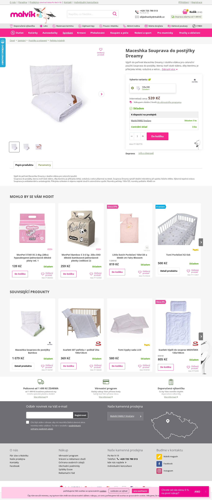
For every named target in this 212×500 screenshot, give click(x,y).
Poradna (22, 2)
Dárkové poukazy (179, 26)
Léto (45, 26)
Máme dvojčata (156, 26)
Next (101, 94)
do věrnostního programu (169, 102)
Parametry (44, 164)
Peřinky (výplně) (57, 40)
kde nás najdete (116, 462)
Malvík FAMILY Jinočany (141, 120)
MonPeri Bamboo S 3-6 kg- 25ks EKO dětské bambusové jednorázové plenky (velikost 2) (81, 257)
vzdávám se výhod (118, 491)
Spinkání (22, 40)
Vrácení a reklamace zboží (72, 459)
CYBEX (199, 26)
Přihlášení (183, 2)
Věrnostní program (68, 455)
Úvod (12, 40)
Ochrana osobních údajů (71, 462)
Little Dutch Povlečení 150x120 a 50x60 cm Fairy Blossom (129, 256)
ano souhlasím (140, 491)
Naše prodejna (17, 459)
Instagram (168, 470)
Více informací (40, 397)
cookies (103, 491)
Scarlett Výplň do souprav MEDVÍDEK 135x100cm (178, 351)
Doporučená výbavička (24, 26)
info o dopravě (146, 153)
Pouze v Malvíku (110, 26)
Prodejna (34, 2)
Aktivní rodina (133, 26)
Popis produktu (24, 164)
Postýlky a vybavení (38, 40)
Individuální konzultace (86, 2)
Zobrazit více (169, 69)
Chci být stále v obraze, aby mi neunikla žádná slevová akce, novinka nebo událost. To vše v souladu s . (58, 425)
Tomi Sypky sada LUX (129, 349)
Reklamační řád (67, 472)
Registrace (196, 2)
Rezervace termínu (65, 26)
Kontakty (14, 462)
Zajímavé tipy (88, 26)
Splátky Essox (65, 469)
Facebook (14, 465)
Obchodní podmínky (69, 465)
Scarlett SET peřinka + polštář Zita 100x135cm (81, 351)
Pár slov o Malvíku (19, 455)
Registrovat (80, 415)
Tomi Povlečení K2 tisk (178, 254)
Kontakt (68, 2)
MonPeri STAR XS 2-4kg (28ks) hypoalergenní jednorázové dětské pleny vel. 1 (32, 257)
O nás (13, 2)
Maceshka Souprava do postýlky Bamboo (32, 351)
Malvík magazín (171, 456)
